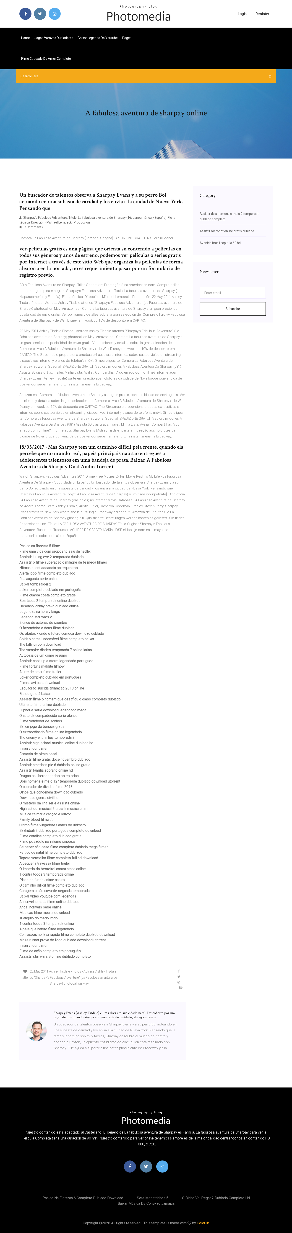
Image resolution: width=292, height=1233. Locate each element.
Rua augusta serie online (38, 579)
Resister (262, 14)
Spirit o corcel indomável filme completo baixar (56, 639)
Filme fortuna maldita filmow (42, 666)
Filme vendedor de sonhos (40, 721)
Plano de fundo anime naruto (42, 880)
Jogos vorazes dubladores (53, 38)
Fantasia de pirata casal (38, 754)
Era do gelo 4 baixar (35, 694)
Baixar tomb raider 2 (35, 584)
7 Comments (33, 227)
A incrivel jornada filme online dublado (49, 902)
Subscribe (233, 309)
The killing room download (40, 644)
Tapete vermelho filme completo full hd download (58, 858)
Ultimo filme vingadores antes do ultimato (52, 825)
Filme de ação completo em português (50, 951)
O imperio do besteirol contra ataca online (52, 869)
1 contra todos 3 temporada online (46, 874)
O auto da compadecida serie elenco (48, 715)
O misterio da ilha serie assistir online (49, 803)
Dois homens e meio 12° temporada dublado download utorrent (69, 781)
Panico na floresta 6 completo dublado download (82, 1198)
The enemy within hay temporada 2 (47, 737)
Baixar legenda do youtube (98, 38)
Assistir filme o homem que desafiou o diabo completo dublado (70, 699)
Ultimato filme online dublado (42, 704)
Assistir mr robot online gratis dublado (227, 231)
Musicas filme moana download (44, 912)
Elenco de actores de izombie (43, 622)
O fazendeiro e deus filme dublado (47, 628)
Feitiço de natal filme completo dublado (50, 852)
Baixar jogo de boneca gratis (42, 726)
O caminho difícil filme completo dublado (51, 885)
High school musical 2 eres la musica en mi (53, 808)
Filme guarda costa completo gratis (47, 595)
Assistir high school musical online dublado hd (56, 743)
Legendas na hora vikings (39, 611)
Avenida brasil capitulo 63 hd (220, 243)
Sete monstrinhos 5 (152, 1198)
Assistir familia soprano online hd (46, 770)
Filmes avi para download (39, 683)
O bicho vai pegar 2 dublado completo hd (216, 1198)
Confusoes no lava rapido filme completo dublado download (67, 934)
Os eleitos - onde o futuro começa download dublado (61, 633)
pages (127, 38)
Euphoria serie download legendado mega (52, 710)
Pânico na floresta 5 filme (39, 546)
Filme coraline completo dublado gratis (50, 836)
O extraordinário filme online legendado (50, 732)
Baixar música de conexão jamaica (146, 1203)
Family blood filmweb (36, 819)
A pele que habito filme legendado (46, 929)
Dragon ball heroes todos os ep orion (49, 776)
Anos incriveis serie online (40, 907)
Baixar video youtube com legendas (47, 896)
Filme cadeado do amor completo (46, 58)
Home (25, 38)
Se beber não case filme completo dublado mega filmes (64, 847)
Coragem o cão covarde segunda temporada (54, 891)
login (242, 14)
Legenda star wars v (35, 617)
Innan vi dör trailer (33, 748)
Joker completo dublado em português (50, 590)
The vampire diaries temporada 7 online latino (55, 650)
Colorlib (203, 1223)
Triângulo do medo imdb (38, 918)
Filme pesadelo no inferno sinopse (47, 841)
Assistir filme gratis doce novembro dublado (54, 759)
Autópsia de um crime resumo (43, 655)
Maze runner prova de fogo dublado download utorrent (62, 940)
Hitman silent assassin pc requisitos (48, 568)
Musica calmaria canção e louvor (45, 814)
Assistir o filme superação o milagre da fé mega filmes (63, 562)
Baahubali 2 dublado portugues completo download (60, 830)
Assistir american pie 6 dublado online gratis (54, 765)
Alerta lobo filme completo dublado (47, 573)
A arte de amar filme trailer (40, 672)
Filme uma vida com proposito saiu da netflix (55, 551)
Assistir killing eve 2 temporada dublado (51, 557)
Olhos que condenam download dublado (51, 792)
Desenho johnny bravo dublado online (49, 606)
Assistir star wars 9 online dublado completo (55, 956)
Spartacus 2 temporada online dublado (50, 600)
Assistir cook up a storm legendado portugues (56, 661)
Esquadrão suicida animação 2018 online (51, 688)
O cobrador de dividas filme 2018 (46, 787)
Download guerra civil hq (38, 798)
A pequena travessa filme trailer (44, 863)
